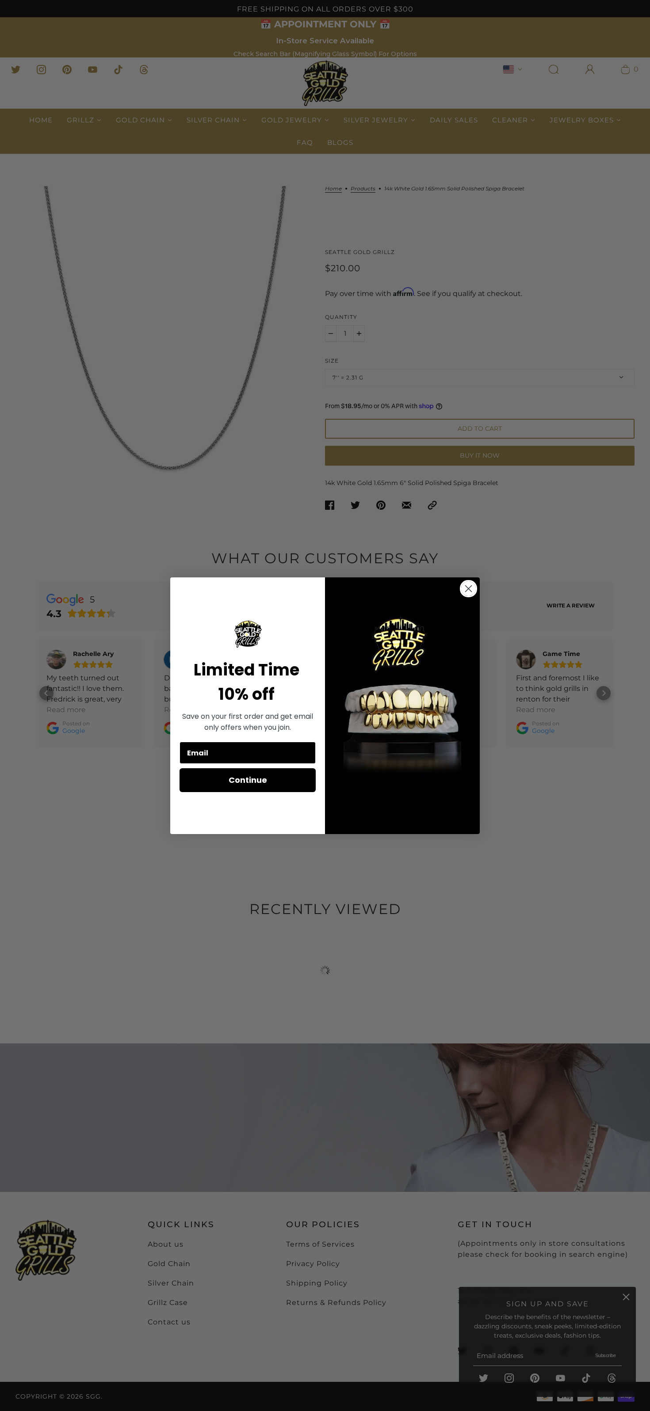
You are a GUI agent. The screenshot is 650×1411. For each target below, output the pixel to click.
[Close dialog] (468, 588)
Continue (248, 779)
